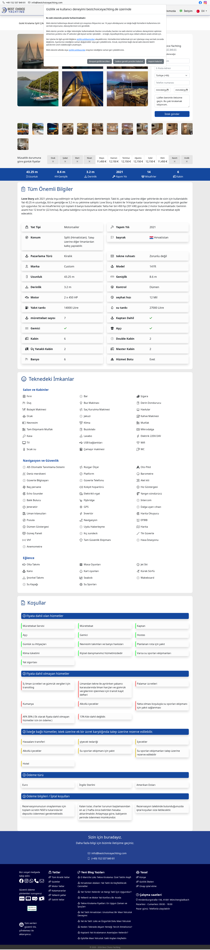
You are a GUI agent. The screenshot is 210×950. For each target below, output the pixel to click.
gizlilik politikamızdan (86, 39)
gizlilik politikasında (77, 50)
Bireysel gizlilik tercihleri (99, 61)
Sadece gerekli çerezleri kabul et (129, 61)
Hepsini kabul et (155, 61)
